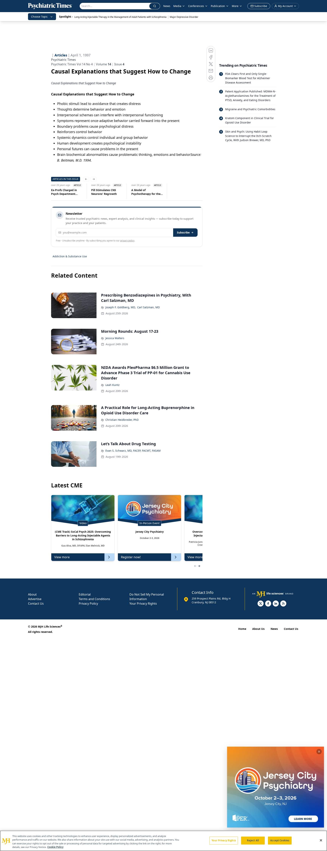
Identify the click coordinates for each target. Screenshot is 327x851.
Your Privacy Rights (143, 603)
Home (242, 629)
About (32, 594)
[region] (163, 841)
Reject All (253, 840)
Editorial (85, 594)
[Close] (321, 840)
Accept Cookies (279, 840)
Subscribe (183, 232)
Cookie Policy (55, 847)
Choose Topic (39, 16)
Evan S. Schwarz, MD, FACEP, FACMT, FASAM (133, 450)
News (166, 6)
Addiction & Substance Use (70, 256)
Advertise (34, 599)
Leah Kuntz (112, 385)
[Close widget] (319, 751)
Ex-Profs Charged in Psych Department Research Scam (64, 192)
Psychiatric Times (63, 60)
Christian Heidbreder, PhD (122, 420)
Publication (218, 6)
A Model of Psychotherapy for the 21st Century (145, 192)
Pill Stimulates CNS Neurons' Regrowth (104, 192)
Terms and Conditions (94, 599)
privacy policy (127, 240)
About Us (258, 629)
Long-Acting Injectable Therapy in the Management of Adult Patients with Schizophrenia (120, 17)
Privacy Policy (88, 603)
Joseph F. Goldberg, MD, (120, 307)
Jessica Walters (114, 338)
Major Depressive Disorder (184, 17)
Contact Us (36, 603)
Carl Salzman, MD (148, 307)
